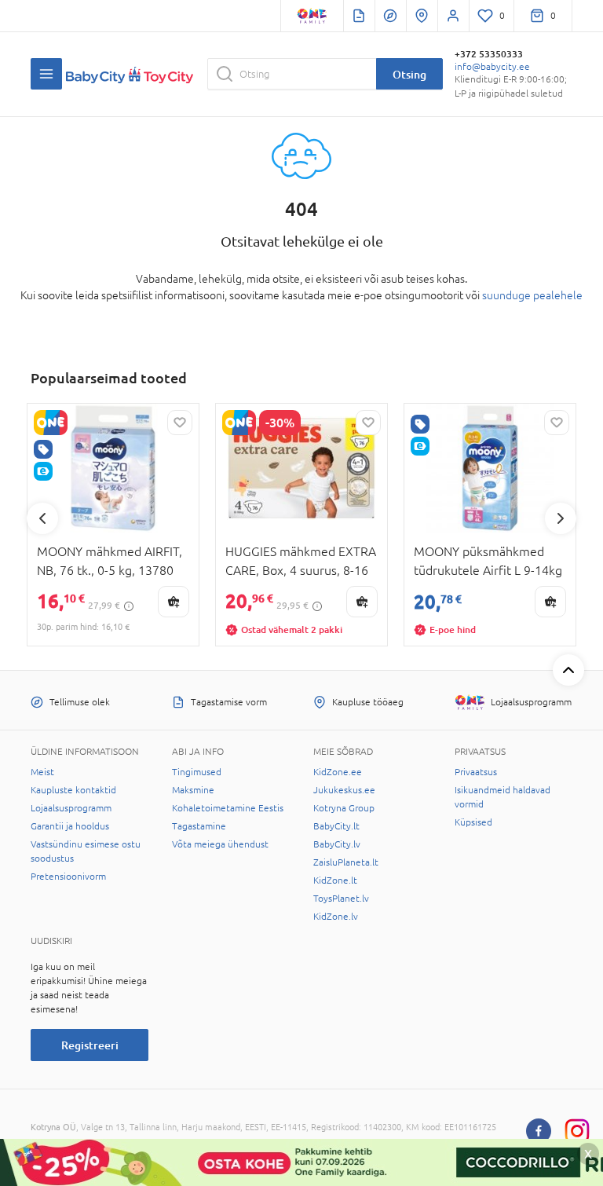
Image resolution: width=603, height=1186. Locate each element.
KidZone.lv (335, 916)
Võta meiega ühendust (220, 844)
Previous (42, 518)
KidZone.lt (335, 880)
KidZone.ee (337, 772)
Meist (42, 772)
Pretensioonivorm (68, 876)
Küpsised (473, 822)
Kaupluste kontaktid (73, 790)
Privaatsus (476, 772)
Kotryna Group (344, 808)
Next (560, 518)
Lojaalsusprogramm (71, 808)
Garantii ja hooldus (70, 826)
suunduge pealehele (532, 295)
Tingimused (196, 772)
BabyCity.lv (336, 844)
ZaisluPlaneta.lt (345, 862)
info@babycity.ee (492, 66)
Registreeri (90, 1045)
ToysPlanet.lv (341, 898)
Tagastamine (199, 826)
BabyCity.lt (336, 826)
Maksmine (193, 790)
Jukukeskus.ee (344, 790)
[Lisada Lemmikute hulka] (180, 422)
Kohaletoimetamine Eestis (227, 808)
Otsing (409, 74)
